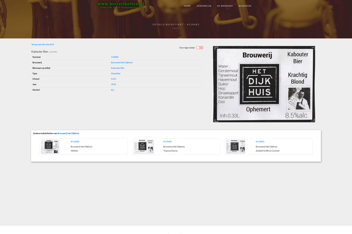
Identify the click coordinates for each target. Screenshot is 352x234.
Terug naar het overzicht (42, 44)
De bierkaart (225, 6)
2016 (113, 84)
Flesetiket (115, 73)
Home (187, 6)
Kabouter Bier (117, 68)
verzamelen (204, 6)
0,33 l (113, 78)
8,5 (112, 89)
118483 (115, 57)
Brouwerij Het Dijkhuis (122, 62)
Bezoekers (245, 6)
